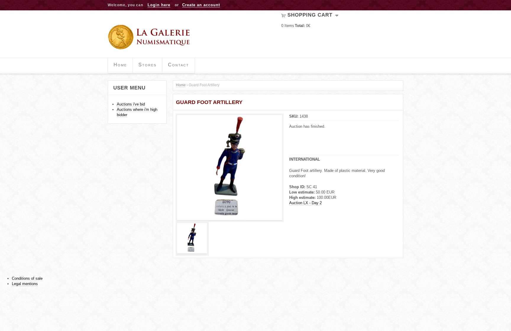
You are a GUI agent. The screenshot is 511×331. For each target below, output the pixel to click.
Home (120, 64)
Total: (300, 25)
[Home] (151, 37)
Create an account (201, 5)
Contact (178, 64)
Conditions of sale (27, 278)
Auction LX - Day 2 (305, 203)
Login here (159, 5)
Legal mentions (25, 284)
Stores (147, 64)
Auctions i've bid (131, 104)
